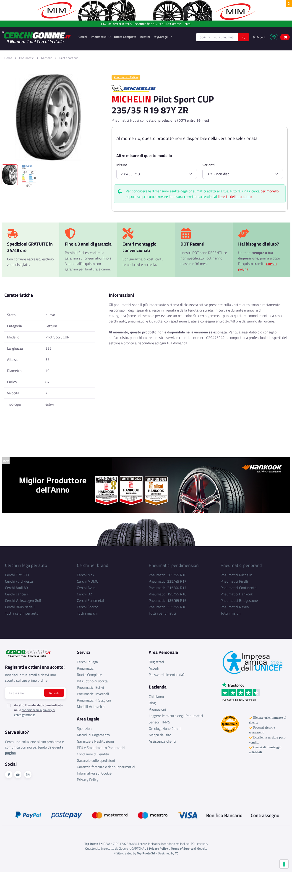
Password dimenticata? (167, 674)
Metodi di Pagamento (93, 735)
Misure (121, 165)
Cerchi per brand (92, 565)
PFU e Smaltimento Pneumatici (101, 747)
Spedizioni (85, 728)
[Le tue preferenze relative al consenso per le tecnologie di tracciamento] (284, 864)
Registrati (156, 662)
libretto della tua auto (235, 196)
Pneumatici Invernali (93, 694)
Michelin (46, 57)
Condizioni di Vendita (93, 754)
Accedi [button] (260, 37)
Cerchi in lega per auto (26, 565)
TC (176, 853)
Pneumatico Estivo (126, 77)
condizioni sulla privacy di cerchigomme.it (34, 712)
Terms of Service (182, 848)
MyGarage (161, 36)
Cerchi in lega (87, 662)
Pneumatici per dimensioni (174, 565)
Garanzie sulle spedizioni (96, 760)
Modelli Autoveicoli (91, 706)
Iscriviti (54, 693)
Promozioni (157, 709)
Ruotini (145, 36)
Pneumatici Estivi (90, 687)
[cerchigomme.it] (36, 37)
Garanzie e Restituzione (95, 741)
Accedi (154, 668)
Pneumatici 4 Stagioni (94, 700)
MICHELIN (131, 99)
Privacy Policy (87, 779)
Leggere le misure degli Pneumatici (176, 715)
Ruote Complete (125, 36)
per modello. (270, 191)
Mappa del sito (160, 735)
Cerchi (82, 36)
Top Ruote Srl (146, 853)
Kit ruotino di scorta (92, 681)
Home (8, 57)
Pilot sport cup (68, 57)
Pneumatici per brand (241, 565)
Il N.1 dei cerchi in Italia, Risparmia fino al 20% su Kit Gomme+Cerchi (146, 23)
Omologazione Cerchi (165, 728)
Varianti (208, 165)
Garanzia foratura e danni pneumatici (106, 767)
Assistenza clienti (162, 741)
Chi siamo (156, 696)
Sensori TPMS (159, 722)
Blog (152, 703)
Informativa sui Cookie (94, 773)
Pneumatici (99, 36)
